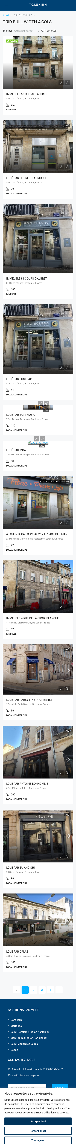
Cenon (14, 1050)
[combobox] (27, 31)
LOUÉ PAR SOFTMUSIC (20, 414)
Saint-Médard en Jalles (24, 1044)
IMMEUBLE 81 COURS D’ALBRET (26, 278)
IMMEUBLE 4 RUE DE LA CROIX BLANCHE (32, 618)
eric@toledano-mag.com (26, 1075)
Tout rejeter (38, 1140)
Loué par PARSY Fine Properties (29, 699)
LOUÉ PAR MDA (16, 450)
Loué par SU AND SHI (20, 867)
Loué (46, 410)
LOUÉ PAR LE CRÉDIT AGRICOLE (26, 178)
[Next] (50, 989)
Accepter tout (38, 1121)
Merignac (16, 1026)
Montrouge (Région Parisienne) (29, 1038)
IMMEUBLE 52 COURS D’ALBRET (26, 94)
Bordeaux (16, 1020)
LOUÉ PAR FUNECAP (19, 379)
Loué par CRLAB (17, 951)
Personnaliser (38, 1130)
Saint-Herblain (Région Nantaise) (30, 1032)
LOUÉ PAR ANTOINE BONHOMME (27, 783)
